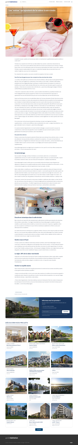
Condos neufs (52, 1)
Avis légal (22, 442)
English (71, 442)
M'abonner (65, 311)
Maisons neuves (59, 1)
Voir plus (39, 429)
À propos (15, 442)
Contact (7, 442)
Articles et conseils (18, 292)
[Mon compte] (72, 2)
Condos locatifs (67, 1)
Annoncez (11, 442)
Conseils (6, 5)
